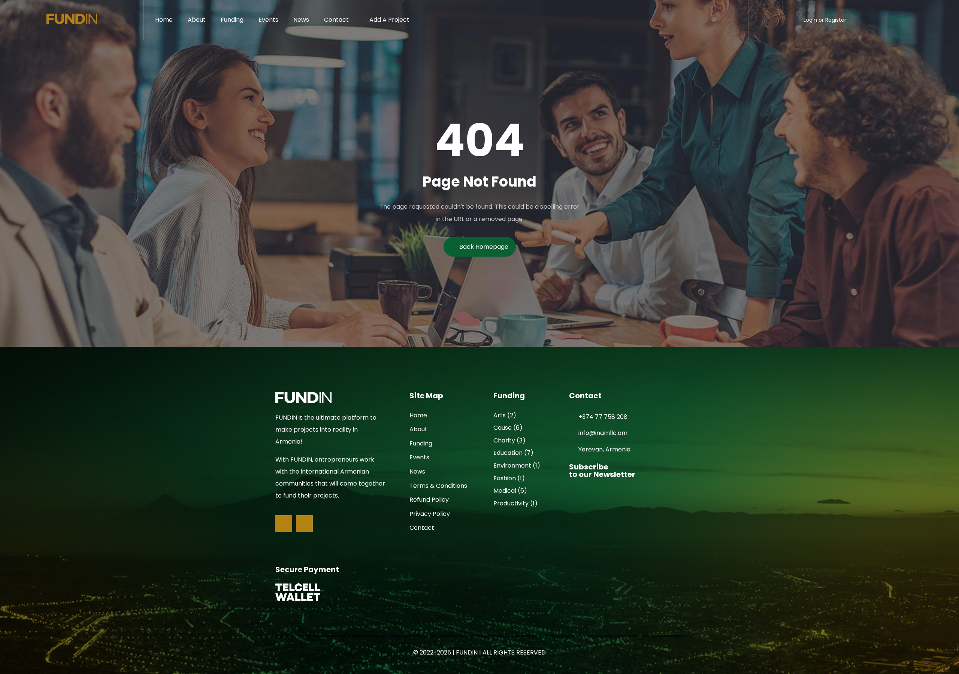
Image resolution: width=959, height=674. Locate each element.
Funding (232, 19)
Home (164, 19)
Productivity (511, 503)
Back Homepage (483, 246)
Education (508, 452)
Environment (512, 465)
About (197, 19)
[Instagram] (304, 523)
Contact (336, 19)
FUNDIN (467, 652)
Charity (504, 440)
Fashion (504, 478)
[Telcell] (297, 592)
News (301, 19)
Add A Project (389, 19)
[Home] (71, 19)
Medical (504, 490)
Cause (502, 427)
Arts (499, 415)
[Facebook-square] (283, 523)
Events (268, 19)
